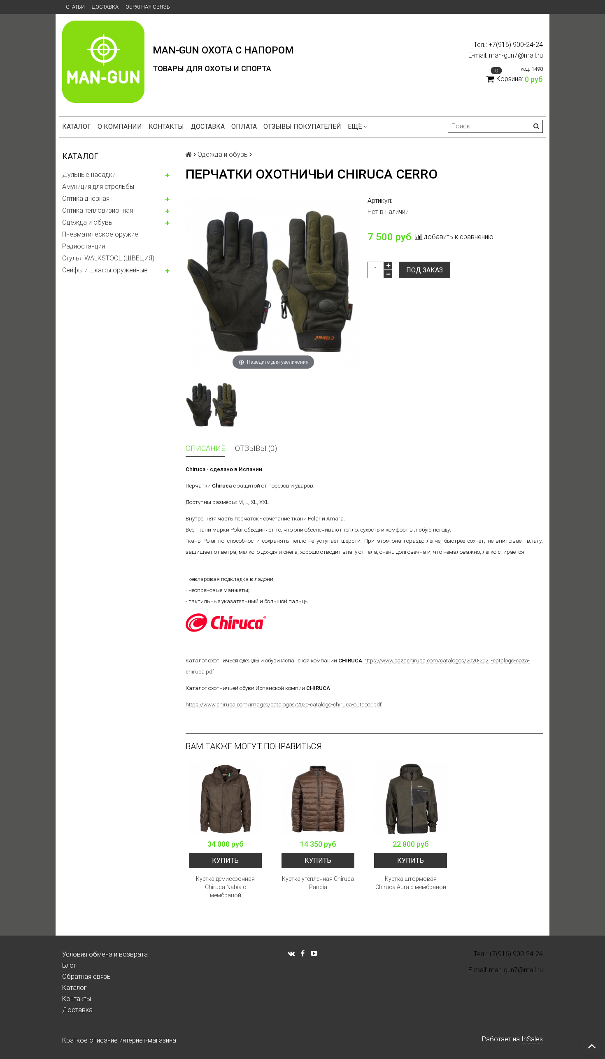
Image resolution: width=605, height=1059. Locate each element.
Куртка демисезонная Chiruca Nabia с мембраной (225, 887)
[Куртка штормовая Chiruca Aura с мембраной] (410, 798)
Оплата (244, 126)
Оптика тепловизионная (97, 210)
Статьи (75, 7)
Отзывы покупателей (302, 126)
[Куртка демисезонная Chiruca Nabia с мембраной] (225, 798)
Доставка (105, 7)
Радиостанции (83, 246)
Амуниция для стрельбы (98, 186)
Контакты (166, 126)
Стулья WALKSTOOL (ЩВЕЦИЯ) (108, 258)
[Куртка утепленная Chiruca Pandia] (318, 798)
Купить (225, 860)
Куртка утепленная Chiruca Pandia (318, 883)
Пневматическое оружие (100, 234)
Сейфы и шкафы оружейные (105, 270)
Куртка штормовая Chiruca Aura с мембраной (410, 883)
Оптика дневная (85, 198)
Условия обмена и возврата (105, 954)
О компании (120, 126)
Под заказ (424, 270)
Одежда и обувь (87, 222)
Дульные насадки (89, 175)
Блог (69, 965)
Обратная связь (148, 7)
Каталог (76, 126)
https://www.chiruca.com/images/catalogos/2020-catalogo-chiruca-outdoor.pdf (284, 704)
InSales (532, 1039)
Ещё (355, 126)
